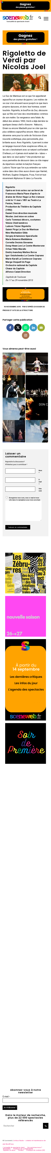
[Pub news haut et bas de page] (26, 44)
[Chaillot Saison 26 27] (25, 636)
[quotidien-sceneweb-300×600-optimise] (25, 719)
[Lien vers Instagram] (25, 335)
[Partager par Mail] (41, 327)
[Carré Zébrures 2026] (25, 592)
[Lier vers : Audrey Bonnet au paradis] (37, 364)
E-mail (40, 482)
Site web (40, 490)
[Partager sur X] (18, 327)
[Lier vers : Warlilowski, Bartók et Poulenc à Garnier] (14, 386)
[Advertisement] (25, 791)
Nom (40, 472)
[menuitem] (38, 18)
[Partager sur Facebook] (10, 327)
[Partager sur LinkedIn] (33, 327)
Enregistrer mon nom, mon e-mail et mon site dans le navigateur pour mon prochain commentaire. (24, 500)
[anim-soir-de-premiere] (25, 763)
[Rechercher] (38, 18)
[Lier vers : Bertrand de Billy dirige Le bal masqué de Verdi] (37, 386)
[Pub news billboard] (25, 11)
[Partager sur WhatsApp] (25, 327)
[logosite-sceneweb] (21, 18)
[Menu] (44, 18)
